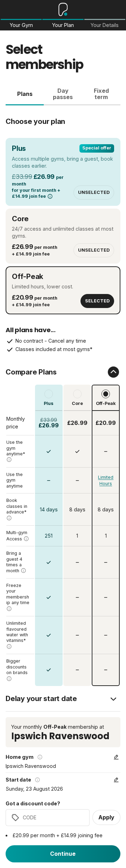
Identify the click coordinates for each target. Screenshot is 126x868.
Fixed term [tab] (101, 93)
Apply (106, 817)
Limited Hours (105, 480)
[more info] (50, 196)
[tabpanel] (63, 395)
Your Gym (21, 25)
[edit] (116, 757)
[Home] (63, 9)
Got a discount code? (33, 803)
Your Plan (63, 25)
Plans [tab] (25, 93)
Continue (63, 853)
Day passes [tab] (63, 93)
